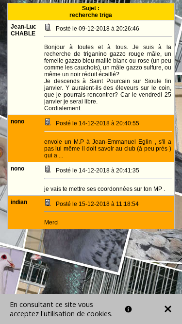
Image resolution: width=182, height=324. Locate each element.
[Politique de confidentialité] (128, 309)
